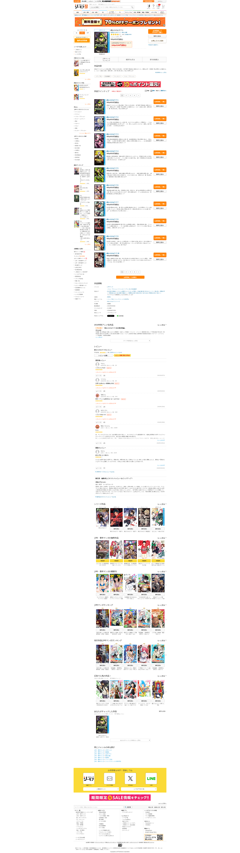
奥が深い (157, 291)
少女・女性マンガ (81, 815)
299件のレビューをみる (116, 352)
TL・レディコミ (80, 819)
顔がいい (159, 293)
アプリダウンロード (127, 812)
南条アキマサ (133, 705)
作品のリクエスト (126, 826)
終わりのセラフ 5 (112, 168)
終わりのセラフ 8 (112, 219)
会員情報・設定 (103, 817)
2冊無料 (116, 560)
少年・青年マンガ (104, 15)
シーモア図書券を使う (104, 830)
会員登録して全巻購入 (130, 277)
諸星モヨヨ (126, 669)
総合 (78, 12)
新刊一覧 (163, 807)
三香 (81, 238)
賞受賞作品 (78, 276)
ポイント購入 (102, 814)
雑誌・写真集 (145, 12)
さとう (81, 217)
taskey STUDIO (141, 669)
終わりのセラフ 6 (112, 185)
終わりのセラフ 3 (112, 134)
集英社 (119, 15)
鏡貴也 (113, 32)
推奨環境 (124, 828)
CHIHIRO (147, 598)
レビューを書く (115, 36)
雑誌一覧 (150, 807)
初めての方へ (78, 52)
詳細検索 (77, 290)
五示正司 (104, 565)
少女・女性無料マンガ (80, 260)
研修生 (114, 291)
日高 (127, 634)
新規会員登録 (102, 812)
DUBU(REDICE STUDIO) (102, 705)
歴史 (76, 121)
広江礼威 (77, 159)
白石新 (119, 634)
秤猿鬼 (129, 565)
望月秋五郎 (114, 634)
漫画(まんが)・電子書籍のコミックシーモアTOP (87, 15)
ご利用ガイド (78, 49)
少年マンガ (113, 15)
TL (120, 12)
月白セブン (83, 180)
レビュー (91, 1)
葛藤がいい (125, 293)
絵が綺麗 (119, 293)
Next (165, 551)
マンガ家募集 (149, 814)
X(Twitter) (148, 825)
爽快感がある (112, 293)
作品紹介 (148, 812)
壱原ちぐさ (158, 634)
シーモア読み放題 (80, 837)
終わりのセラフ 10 (113, 253)
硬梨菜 (141, 705)
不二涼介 (146, 705)
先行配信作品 (78, 269)
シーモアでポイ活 (79, 274)
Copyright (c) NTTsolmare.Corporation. (120, 851)
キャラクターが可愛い (131, 291)
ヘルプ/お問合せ (126, 819)
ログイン (160, 1)
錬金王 (130, 634)
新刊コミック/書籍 (78, 251)
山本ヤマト (118, 32)
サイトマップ (125, 830)
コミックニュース (79, 292)
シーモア (77, 1)
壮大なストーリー (149, 291)
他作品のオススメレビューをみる (106, 497)
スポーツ (77, 123)
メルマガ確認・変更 (104, 815)
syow (134, 634)
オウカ (119, 565)
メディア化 (154, 12)
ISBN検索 (141, 842)
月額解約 (101, 824)
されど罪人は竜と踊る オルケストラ (85, 70)
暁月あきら (87, 87)
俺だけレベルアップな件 (102, 703)
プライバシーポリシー (99, 842)
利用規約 (92, 842)
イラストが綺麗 (120, 291)
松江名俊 (77, 148)
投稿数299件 (126, 34)
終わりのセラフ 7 (112, 202)
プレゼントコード (79, 296)
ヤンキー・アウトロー (80, 130)
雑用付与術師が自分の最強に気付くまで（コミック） (85, 199)
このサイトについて (133, 842)
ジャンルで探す (95, 7)
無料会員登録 (148, 1)
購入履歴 (101, 819)
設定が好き (139, 293)
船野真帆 (98, 634)
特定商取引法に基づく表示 (123, 842)
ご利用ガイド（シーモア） (129, 823)
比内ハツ (86, 217)
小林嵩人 (77, 141)
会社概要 (88, 842)
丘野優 (102, 634)
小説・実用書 (137, 12)
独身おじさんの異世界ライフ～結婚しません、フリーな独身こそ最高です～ (85, 213)
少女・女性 (94, 12)
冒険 (76, 128)
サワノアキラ (134, 565)
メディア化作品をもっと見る (130, 340)
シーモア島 (98, 1)
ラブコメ (77, 114)
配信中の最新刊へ (153, 44)
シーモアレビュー (80, 839)
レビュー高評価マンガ (80, 285)
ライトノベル (128, 12)
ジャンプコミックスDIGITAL (136, 15)
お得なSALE (78, 267)
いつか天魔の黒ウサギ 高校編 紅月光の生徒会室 (85, 62)
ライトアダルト (162, 12)
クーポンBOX (102, 821)
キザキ (128, 598)
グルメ (76, 126)
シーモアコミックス (111, 12)
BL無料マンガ (78, 265)
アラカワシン (83, 202)
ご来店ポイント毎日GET (81, 272)
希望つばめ (154, 565)
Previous (95, 551)
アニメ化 (128, 289)
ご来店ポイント (101, 789)
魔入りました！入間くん (158, 703)
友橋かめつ (159, 565)
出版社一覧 (157, 807)
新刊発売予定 (78, 254)
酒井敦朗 (82, 87)
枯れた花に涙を (84, 188)
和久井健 (144, 565)
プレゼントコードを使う (105, 832)
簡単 (153, 90)
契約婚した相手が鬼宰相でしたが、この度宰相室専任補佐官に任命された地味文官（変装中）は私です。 (85, 174)
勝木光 (76, 152)
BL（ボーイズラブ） (81, 817)
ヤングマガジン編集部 (102, 598)
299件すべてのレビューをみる (105, 472)
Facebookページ (150, 823)
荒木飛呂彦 (78, 155)
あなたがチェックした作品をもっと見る (130, 740)
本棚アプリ (78, 299)
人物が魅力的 (140, 291)
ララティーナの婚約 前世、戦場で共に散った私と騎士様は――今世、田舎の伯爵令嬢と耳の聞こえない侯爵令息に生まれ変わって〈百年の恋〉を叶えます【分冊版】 (85, 229)
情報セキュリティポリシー (111, 842)
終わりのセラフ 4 (112, 151)
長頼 (113, 565)
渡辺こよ (132, 598)
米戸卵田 (153, 598)
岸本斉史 (77, 157)
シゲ (116, 565)
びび (100, 565)
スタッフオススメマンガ (81, 283)
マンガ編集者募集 (150, 815)
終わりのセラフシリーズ (113, 301)
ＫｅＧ (125, 565)
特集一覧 (77, 281)
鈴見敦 (76, 138)
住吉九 (81, 96)
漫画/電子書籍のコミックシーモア (84, 812)
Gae (81, 189)
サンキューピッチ (84, 95)
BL (103, 12)
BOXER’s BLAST (84, 85)
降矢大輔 (124, 32)
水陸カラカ (146, 634)
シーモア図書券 (79, 294)
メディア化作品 (79, 278)
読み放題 (84, 1)
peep (131, 669)
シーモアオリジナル (81, 828)
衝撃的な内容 (132, 293)
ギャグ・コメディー (80, 119)
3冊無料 (102, 560)
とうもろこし (159, 598)
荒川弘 (76, 143)
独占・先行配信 (80, 830)
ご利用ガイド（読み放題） (129, 825)
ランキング (79, 256)
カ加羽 (84, 238)
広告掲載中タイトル (80, 287)
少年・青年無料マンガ (80, 263)
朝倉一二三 (127, 705)
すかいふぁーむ (141, 598)
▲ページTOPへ (162, 803)
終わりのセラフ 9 (112, 236)
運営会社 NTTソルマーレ (149, 842)
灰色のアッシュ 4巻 (158, 597)
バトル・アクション (80, 116)
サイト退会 (102, 827)
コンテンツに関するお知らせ (106, 835)
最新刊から (163, 90)
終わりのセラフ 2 (112, 117)
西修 (158, 705)
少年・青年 (86, 12)
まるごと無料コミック (79, 258)
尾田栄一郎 (78, 145)
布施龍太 (107, 634)
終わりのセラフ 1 (112, 100)
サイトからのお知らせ (104, 834)
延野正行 (141, 634)
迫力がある (145, 293)
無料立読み (116, 529)
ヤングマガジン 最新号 (102, 597)
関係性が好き (152, 293)
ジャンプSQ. (125, 15)
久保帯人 (77, 150)
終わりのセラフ (149, 15)
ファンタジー (78, 111)
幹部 (110, 291)
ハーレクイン (79, 826)
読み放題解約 (102, 825)
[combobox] (117, 7)
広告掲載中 (107, 76)
